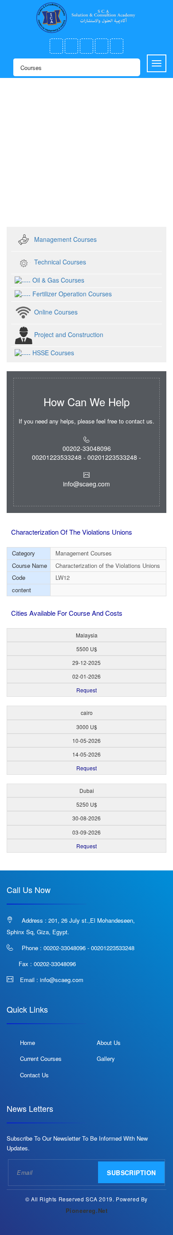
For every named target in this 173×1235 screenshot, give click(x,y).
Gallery (106, 1058)
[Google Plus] (86, 46)
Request (86, 690)
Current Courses (41, 1058)
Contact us (34, 1075)
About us (109, 1042)
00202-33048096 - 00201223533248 (88, 948)
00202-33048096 (55, 963)
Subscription (131, 1172)
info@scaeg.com (61, 979)
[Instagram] (101, 46)
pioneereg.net (87, 1210)
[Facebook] (56, 46)
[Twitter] (71, 46)
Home (24, 191)
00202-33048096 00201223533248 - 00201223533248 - (86, 453)
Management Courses (83, 191)
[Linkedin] (116, 46)
